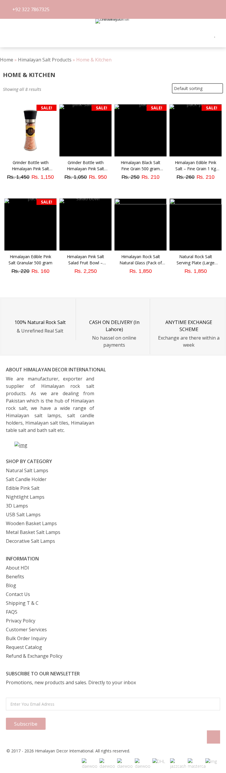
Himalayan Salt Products (45, 59)
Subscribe (25, 723)
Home (6, 59)
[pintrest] (206, 34)
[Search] (16, 35)
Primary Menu (6, 35)
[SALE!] (30, 154)
